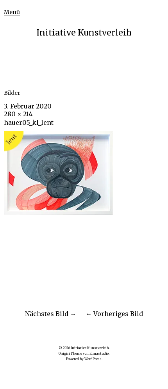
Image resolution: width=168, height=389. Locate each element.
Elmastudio (99, 353)
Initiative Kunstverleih (84, 32)
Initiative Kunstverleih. (90, 348)
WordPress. (93, 359)
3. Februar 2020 (28, 106)
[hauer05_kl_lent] (58, 212)
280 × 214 (18, 114)
